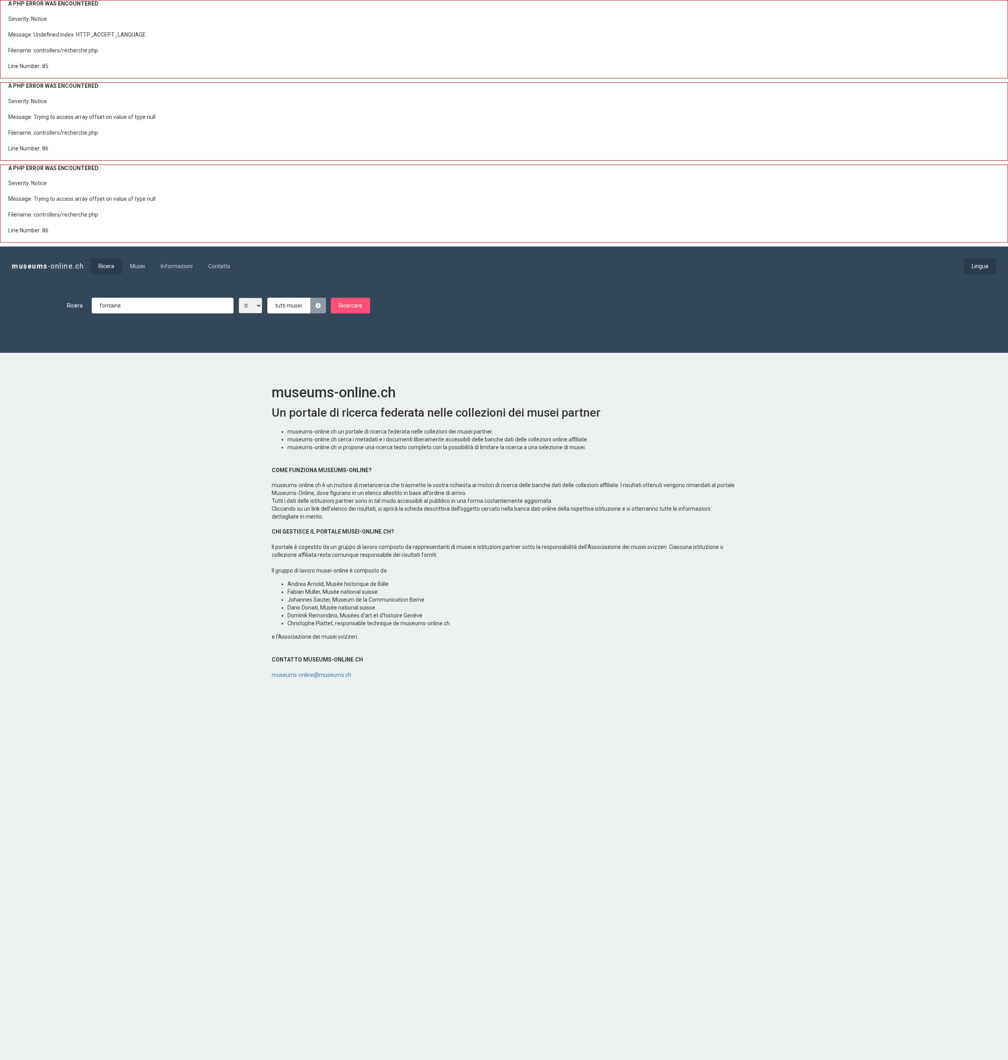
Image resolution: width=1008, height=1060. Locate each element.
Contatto (219, 266)
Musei (137, 266)
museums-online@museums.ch (311, 675)
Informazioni (177, 266)
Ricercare (350, 305)
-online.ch (48, 266)
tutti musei (288, 305)
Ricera (106, 266)
